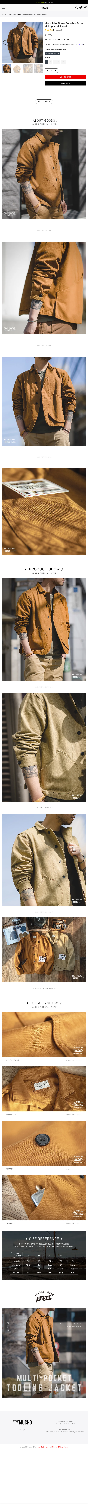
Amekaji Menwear (44, 1447)
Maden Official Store (60, 1447)
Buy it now (65, 83)
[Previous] (5, 42)
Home (4, 14)
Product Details (44, 102)
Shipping (48, 39)
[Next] (39, 42)
